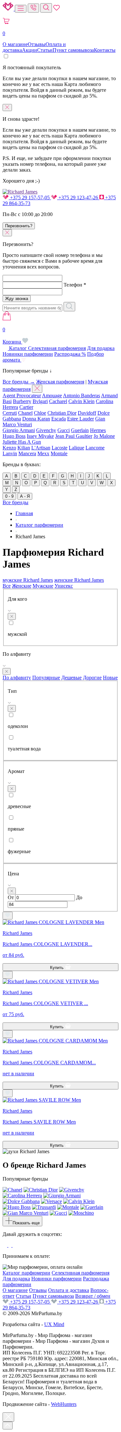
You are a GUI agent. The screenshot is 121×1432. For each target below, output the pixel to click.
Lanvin (10, 453)
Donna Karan (36, 418)
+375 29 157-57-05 (30, 197)
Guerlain (80, 430)
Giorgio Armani (19, 430)
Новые (110, 677)
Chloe (40, 413)
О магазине (15, 44)
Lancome (95, 447)
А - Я (25, 496)
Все (7, 586)
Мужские (43, 586)
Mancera (27, 453)
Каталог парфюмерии (26, 1273)
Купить (57, 967)
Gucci (63, 430)
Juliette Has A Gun (22, 442)
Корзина (12, 335)
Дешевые (71, 677)
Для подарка (101, 348)
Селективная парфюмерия (57, 348)
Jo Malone (104, 436)
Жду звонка (16, 298)
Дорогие (92, 677)
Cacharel (58, 401)
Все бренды (15, 502)
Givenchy (46, 430)
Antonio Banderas (81, 395)
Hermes (98, 430)
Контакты (105, 50)
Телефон (75, 284)
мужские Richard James (28, 580)
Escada (58, 418)
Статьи (45, 50)
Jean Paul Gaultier (73, 436)
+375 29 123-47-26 (78, 197)
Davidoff (87, 413)
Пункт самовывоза (73, 50)
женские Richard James (79, 580)
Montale (59, 453)
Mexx (43, 453)
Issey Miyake (40, 436)
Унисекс (64, 586)
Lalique (76, 447)
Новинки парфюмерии (28, 354)
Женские (21, 586)
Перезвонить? (18, 225)
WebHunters (63, 1404)
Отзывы (36, 44)
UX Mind (54, 1324)
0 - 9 (9, 496)
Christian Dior (61, 413)
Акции (29, 50)
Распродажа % (70, 354)
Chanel (25, 413)
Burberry (22, 401)
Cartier (26, 407)
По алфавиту (17, 677)
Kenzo (9, 447)
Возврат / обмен (92, 1296)
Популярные (46, 677)
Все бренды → (19, 381)
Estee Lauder (80, 418)
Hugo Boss (14, 436)
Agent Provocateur (22, 395)
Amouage (52, 395)
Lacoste (59, 447)
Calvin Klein (81, 401)
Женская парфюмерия (60, 381)
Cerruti (10, 413)
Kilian (23, 447)
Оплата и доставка (68, 1290)
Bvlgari (40, 401)
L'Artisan (40, 447)
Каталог (18, 348)
